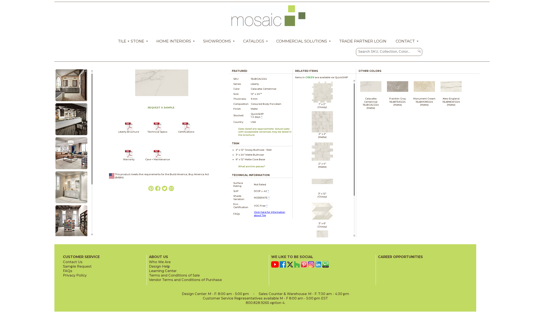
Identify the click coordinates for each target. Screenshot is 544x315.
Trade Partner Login (362, 41)
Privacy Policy (75, 275)
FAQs (67, 271)
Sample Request (77, 266)
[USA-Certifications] (186, 129)
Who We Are (160, 262)
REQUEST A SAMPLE (161, 107)
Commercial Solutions (301, 41)
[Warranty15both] (128, 157)
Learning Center (163, 271)
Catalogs (253, 41)
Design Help (159, 266)
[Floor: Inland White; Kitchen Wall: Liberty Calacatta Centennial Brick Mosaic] (71, 169)
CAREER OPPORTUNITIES (400, 257)
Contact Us (72, 262)
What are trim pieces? (251, 166)
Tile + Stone (131, 41)
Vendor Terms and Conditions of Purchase (185, 280)
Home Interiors (173, 41)
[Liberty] (128, 129)
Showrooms (217, 41)
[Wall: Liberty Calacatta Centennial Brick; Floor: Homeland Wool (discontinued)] (71, 135)
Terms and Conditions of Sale (174, 275)
